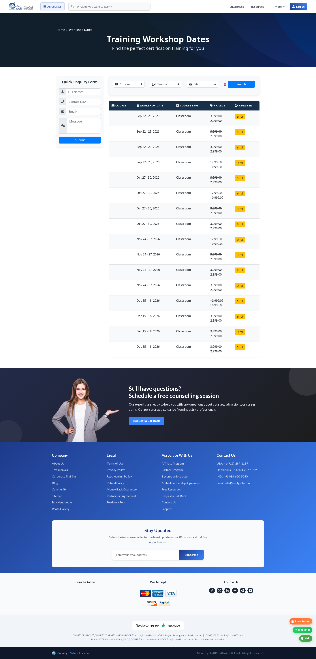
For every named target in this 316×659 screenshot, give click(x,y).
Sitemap (57, 496)
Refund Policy (115, 483)
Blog (55, 483)
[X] (220, 590)
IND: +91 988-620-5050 (232, 476)
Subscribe (191, 554)
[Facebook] (212, 590)
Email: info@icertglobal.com (234, 483)
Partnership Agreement (121, 496)
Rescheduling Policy (119, 476)
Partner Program (172, 469)
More (278, 6)
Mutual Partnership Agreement (181, 483)
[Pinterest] (243, 590)
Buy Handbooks (62, 502)
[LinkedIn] (227, 590)
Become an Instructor (175, 476)
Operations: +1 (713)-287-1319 (237, 469)
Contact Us (169, 502)
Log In (300, 6)
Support (167, 509)
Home (61, 30)
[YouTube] (250, 590)
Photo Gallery (60, 509)
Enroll (240, 116)
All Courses (54, 6)
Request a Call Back (146, 420)
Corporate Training (64, 476)
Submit (80, 140)
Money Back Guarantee (122, 489)
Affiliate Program (173, 463)
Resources (257, 6)
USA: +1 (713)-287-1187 (232, 463)
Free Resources (171, 489)
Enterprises (237, 6)
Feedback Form (116, 502)
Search (241, 84)
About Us (58, 463)
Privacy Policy (116, 469)
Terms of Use (115, 463)
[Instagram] (235, 590)
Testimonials (60, 469)
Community (59, 489)
